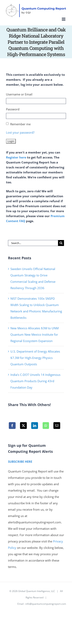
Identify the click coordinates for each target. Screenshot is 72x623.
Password (12, 109)
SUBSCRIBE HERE (20, 462)
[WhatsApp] (46, 426)
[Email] (57, 426)
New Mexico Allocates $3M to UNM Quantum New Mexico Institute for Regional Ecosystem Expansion (34, 334)
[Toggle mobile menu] (64, 19)
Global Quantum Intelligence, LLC (36, 591)
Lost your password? (20, 132)
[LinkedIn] (35, 426)
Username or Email (19, 94)
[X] (23, 426)
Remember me (20, 124)
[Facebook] (12, 426)
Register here (16, 157)
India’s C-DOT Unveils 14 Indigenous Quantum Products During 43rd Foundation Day (35, 381)
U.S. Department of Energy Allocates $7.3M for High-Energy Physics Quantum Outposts (35, 357)
